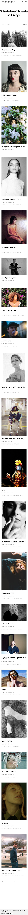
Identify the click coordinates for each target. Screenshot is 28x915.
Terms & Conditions (17, 910)
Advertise (3, 911)
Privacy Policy (8, 910)
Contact (24, 910)
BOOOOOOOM (8, 2)
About (2, 910)
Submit (25, 24)
